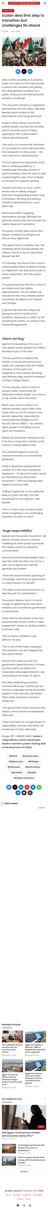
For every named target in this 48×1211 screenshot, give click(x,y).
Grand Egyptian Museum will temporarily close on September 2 (31, 1148)
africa (14, 756)
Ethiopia (34, 761)
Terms (27, 1199)
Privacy (21, 1199)
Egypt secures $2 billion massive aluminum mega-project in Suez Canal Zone (12, 1079)
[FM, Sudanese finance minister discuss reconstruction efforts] (12, 1036)
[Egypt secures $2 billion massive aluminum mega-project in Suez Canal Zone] (12, 1065)
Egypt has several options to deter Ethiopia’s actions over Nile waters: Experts (33, 1078)
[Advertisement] (24, 916)
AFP (6, 31)
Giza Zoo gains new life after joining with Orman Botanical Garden (31, 1160)
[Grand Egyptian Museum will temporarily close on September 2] (9, 1148)
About (8, 1195)
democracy (17, 761)
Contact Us (26, 1195)
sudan (32, 772)
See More (24, 1171)
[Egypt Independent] (24, 3)
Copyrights (37, 1195)
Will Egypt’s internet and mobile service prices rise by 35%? (21, 1134)
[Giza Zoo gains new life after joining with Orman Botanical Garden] (9, 1161)
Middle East (8, 10)
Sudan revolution (25, 777)
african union (31, 756)
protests (17, 772)
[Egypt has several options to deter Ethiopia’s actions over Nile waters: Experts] (35, 1065)
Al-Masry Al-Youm (30, 1191)
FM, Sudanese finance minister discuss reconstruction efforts (12, 1048)
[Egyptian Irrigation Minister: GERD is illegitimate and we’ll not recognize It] (35, 1036)
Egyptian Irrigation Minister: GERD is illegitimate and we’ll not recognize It (35, 1048)
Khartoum (14, 767)
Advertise (17, 1195)
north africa (33, 767)
